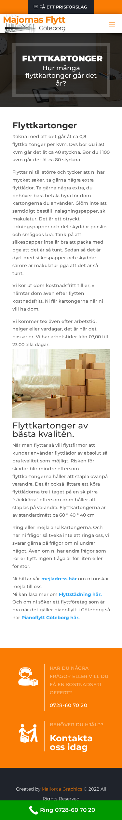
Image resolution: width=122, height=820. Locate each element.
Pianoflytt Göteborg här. (50, 617)
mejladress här (59, 579)
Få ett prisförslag (63, 6)
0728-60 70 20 (69, 705)
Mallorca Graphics (62, 789)
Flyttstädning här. (80, 594)
